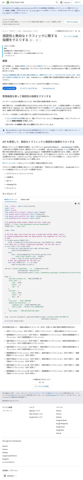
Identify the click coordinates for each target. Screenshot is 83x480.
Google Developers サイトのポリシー (56, 395)
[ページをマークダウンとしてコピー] (37, 40)
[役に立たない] (79, 31)
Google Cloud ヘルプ (35, 417)
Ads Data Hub (17, 2)
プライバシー (14, 470)
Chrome (58, 414)
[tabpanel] (41, 263)
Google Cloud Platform (9, 456)
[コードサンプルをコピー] (78, 203)
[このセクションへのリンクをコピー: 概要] (9, 61)
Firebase (59, 417)
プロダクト (12, 31)
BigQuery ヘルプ (34, 411)
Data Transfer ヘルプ (36, 414)
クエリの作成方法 (12, 118)
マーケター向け (34, 10)
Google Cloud (60, 427)
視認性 (22, 66)
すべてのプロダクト (8, 462)
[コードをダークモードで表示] (75, 203)
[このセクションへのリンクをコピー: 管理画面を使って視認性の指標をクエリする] (53, 96)
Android (58, 411)
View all (58, 433)
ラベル (52, 108)
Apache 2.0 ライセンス (16, 395)
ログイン (78, 2)
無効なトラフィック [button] (10, 199)
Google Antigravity (62, 423)
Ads (19, 31)
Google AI (5, 459)
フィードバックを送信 (71, 36)
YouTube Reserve (49, 88)
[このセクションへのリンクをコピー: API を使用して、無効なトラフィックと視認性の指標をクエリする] (76, 142)
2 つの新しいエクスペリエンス (23, 8)
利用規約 (5, 470)
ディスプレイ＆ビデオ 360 (28, 88)
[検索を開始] (57, 2)
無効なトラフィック (44, 66)
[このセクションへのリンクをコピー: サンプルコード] (18, 194)
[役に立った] (76, 31)
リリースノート (7, 411)
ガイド (36, 31)
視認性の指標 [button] (25, 199)
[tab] (11, 199)
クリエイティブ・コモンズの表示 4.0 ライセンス (45, 393)
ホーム (4, 31)
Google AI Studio (61, 420)
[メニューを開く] (3, 2)
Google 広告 (10, 88)
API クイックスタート (10, 163)
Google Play (60, 430)
